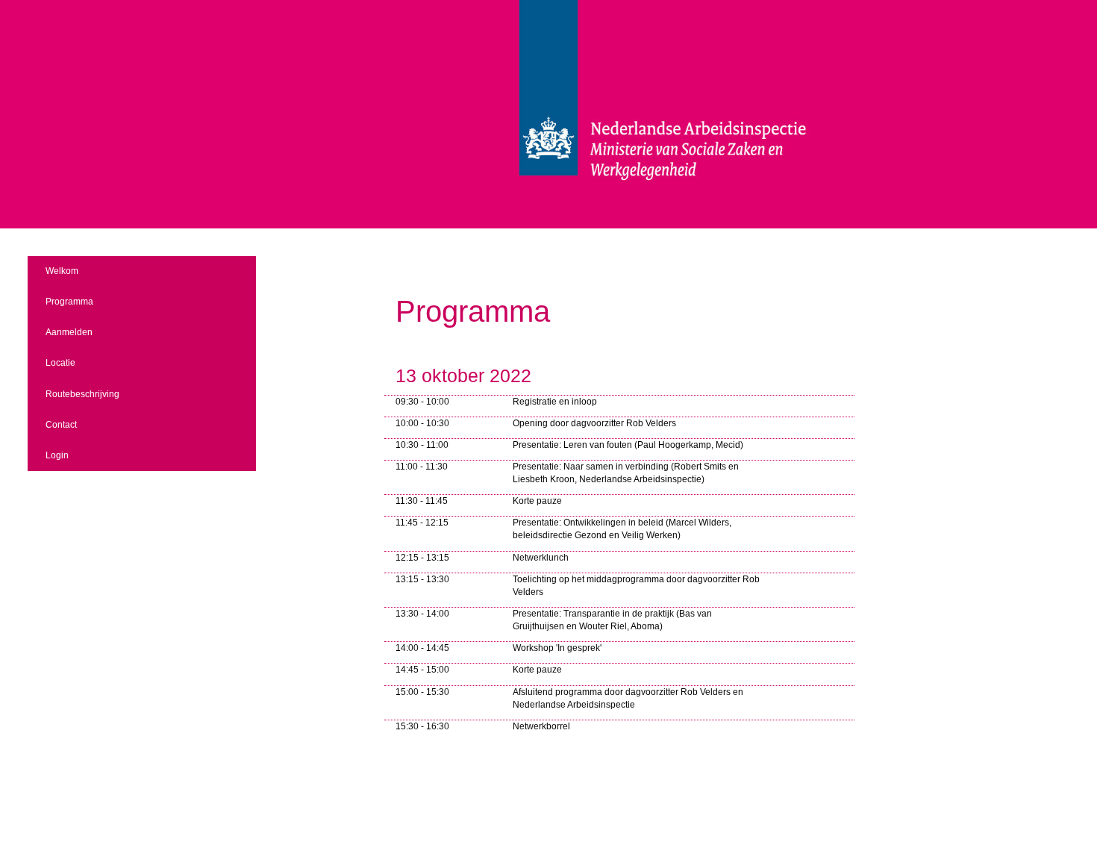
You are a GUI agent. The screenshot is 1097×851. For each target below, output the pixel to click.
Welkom (62, 271)
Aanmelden (69, 332)
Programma (69, 301)
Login (57, 455)
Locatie (60, 363)
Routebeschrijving (82, 394)
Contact (61, 425)
